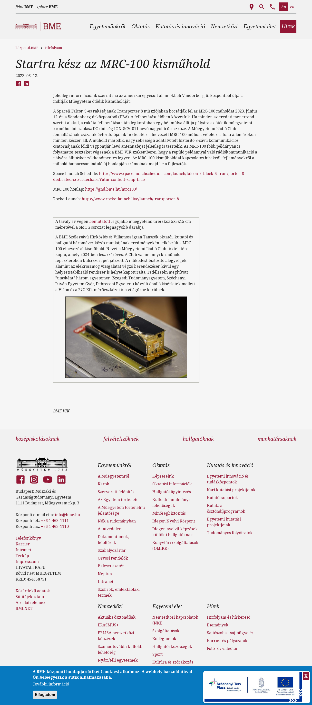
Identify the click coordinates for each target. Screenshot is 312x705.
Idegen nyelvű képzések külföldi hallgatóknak (175, 531)
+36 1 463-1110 (55, 526)
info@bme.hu (67, 514)
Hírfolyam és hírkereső (228, 617)
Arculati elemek (31, 602)
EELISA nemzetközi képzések (116, 635)
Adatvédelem (110, 528)
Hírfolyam (53, 47)
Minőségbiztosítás (169, 513)
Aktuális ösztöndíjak (117, 617)
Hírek (213, 606)
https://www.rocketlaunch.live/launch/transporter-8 (130, 199)
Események (217, 625)
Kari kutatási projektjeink (231, 489)
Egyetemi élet (167, 606)
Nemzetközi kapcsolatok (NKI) (175, 620)
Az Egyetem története (118, 499)
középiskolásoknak (37, 439)
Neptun (105, 573)
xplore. (47, 7)
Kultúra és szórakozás (172, 662)
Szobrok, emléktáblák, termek (119, 592)
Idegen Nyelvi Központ (173, 521)
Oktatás (161, 465)
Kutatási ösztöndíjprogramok (226, 508)
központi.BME (27, 47)
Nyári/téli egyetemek (118, 660)
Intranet (23, 549)
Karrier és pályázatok (227, 640)
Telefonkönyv (28, 538)
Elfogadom (45, 695)
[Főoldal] (42, 464)
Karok (103, 484)
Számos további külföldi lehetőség (120, 649)
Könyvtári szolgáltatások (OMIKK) (175, 545)
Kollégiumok (164, 638)
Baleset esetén (111, 566)
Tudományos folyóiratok (230, 532)
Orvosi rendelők (113, 558)
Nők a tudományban (117, 521)
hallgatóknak (198, 439)
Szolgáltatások (165, 630)
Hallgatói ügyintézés (171, 491)
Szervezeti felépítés (116, 491)
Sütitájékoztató (30, 596)
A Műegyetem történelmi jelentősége (121, 510)
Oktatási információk (172, 484)
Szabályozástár (112, 550)
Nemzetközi (110, 606)
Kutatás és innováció (230, 465)
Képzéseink (163, 476)
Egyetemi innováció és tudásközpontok (228, 479)
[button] (107, 26)
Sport (157, 654)
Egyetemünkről (114, 465)
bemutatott (99, 221)
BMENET (24, 608)
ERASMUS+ (108, 625)
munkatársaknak (277, 439)
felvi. (24, 7)
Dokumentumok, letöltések (113, 539)
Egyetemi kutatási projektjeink (224, 522)
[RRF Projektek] (254, 687)
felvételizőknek (121, 439)
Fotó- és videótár (222, 648)
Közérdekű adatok (33, 590)
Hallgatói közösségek (172, 646)
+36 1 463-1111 (55, 520)
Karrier (23, 544)
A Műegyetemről (113, 476)
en (292, 7)
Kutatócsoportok (222, 497)
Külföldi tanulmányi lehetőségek (171, 502)
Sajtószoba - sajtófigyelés (230, 632)
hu (283, 7)
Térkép (22, 555)
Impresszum (27, 561)
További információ (51, 684)
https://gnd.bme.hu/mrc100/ (111, 189)
